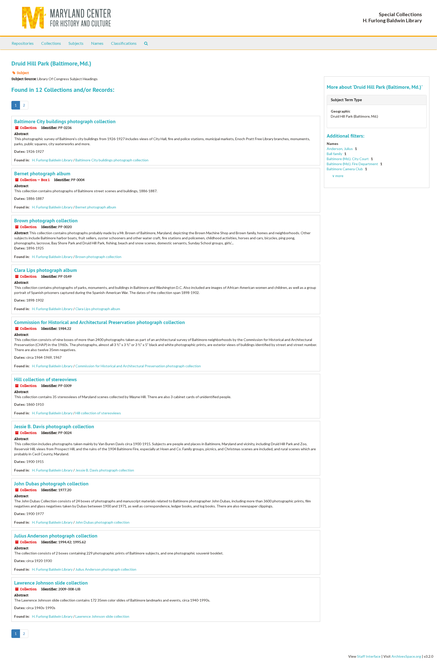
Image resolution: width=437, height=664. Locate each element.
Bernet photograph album (42, 173)
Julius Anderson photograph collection (55, 535)
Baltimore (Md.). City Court (348, 159)
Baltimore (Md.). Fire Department (353, 164)
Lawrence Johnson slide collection (51, 583)
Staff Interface (369, 656)
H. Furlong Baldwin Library (52, 160)
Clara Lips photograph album (45, 270)
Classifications (124, 43)
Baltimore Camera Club (345, 169)
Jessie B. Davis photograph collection (54, 426)
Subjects (76, 43)
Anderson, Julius (340, 148)
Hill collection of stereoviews (45, 379)
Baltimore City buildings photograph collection (65, 121)
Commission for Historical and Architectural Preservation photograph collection (99, 322)
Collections (51, 43)
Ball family (335, 154)
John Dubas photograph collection (51, 483)
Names (97, 43)
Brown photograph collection (46, 220)
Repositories (23, 43)
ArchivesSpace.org (406, 656)
